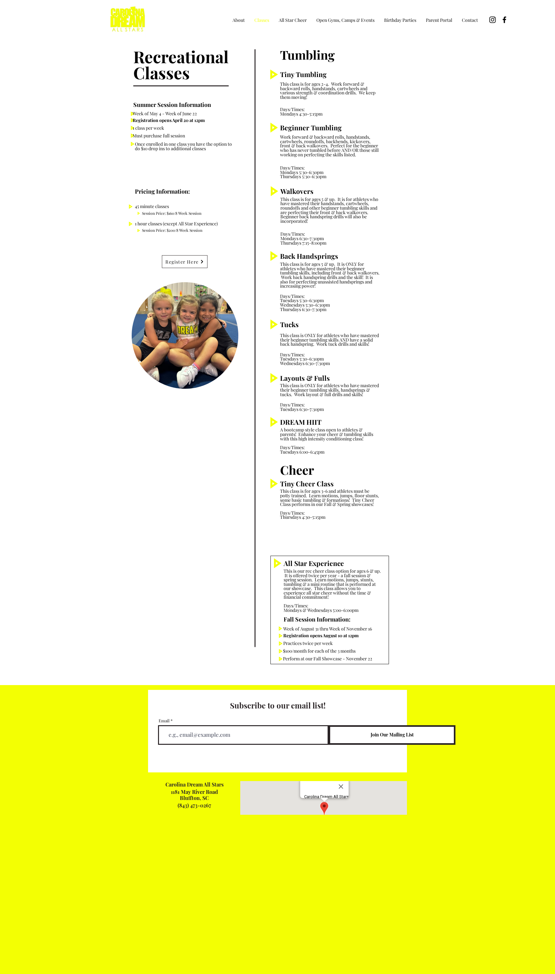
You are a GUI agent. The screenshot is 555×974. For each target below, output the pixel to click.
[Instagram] (492, 19)
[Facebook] (504, 19)
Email (164, 720)
